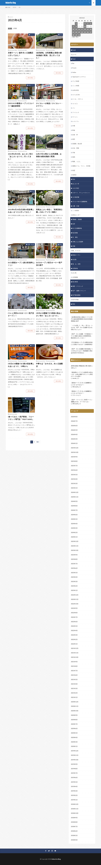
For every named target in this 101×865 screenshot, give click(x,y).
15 (76, 29)
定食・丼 (75, 135)
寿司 (73, 139)
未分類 (74, 259)
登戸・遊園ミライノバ (79, 290)
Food (73, 59)
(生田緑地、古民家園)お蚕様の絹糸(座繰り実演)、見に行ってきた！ (49, 55)
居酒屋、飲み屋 (30, 244)
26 (88, 32)
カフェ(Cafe (76, 94)
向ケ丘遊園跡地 (77, 228)
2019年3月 (74, 791)
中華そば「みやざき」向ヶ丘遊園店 (49, 365)
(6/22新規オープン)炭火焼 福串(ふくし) (21, 264)
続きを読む (30, 77)
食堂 (73, 170)
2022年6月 (74, 621)
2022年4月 (74, 630)
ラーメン (32, 34)
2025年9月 (74, 457)
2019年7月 (74, 773)
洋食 (73, 152)
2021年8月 (74, 666)
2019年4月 (74, 786)
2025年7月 (74, 465)
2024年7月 (74, 510)
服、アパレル (76, 250)
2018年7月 (74, 826)
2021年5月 (74, 679)
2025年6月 (74, 470)
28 (73, 35)
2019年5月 (74, 782)
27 (90, 32)
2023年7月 (74, 563)
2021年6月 (74, 675)
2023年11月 (74, 546)
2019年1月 (74, 800)
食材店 (60, 244)
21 (73, 32)
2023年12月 (74, 541)
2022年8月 (74, 612)
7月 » (77, 37)
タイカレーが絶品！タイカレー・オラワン (49, 104)
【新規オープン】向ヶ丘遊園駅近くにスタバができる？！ (81, 384)
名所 (73, 224)
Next (38, 442)
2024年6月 (74, 514)
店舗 (73, 246)
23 (79, 32)
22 (76, 32)
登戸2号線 (75, 299)
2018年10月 (74, 813)
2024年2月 (74, 532)
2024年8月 (74, 506)
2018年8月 (74, 822)
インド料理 (75, 86)
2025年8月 (74, 461)
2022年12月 (74, 595)
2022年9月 (74, 608)
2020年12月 (74, 702)
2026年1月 (74, 443)
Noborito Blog (11, 3)
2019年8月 (74, 768)
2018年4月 (74, 840)
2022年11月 (74, 599)
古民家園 (75, 277)
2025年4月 (74, 479)
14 (73, 29)
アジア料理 (59, 85)
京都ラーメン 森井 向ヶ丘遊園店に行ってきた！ (20, 54)
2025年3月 (74, 483)
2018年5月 (74, 835)
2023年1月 (74, 590)
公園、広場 (59, 191)
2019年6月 (74, 777)
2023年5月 (74, 572)
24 (82, 32)
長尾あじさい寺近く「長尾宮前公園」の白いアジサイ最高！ (49, 210)
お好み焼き (75, 90)
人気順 (15, 28)
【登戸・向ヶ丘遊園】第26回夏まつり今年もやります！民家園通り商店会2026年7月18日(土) (82, 351)
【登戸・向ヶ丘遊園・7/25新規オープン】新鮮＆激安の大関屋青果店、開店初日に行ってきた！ (82, 336)
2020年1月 (74, 746)
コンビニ (75, 103)
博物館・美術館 (77, 219)
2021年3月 (74, 688)
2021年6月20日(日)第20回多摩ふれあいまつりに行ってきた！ (21, 210)
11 (85, 26)
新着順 (10, 28)
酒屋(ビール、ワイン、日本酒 (81, 166)
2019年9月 (74, 764)
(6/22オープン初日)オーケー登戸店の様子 (49, 264)
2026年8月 (74, 416)
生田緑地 (75, 268)
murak (74, 378)
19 (88, 29)
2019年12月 (74, 751)
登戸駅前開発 (76, 295)
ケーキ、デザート (30, 398)
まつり (74, 54)
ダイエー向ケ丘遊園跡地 (79, 201)
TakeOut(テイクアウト (79, 77)
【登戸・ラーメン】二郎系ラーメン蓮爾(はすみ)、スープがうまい (81, 400)
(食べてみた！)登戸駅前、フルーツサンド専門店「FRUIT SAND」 (21, 418)
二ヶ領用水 (75, 210)
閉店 (73, 304)
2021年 (14, 7)
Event (61, 34)
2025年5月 (74, 474)
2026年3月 (74, 439)
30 (79, 35)
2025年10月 (74, 452)
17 (82, 29)
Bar (73, 63)
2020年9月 (74, 715)
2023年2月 (74, 586)
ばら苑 (74, 273)
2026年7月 (74, 421)
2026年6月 (74, 425)
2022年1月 (74, 644)
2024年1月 (74, 537)
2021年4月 (74, 684)
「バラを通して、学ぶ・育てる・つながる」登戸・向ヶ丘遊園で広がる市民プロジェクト (81, 327)
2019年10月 (74, 760)
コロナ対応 (75, 188)
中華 (73, 126)
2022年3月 (74, 635)
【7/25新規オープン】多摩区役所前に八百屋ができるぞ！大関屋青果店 (82, 343)
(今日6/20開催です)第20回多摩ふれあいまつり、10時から (21, 365)
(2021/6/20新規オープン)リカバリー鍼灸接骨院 (21, 104)
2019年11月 (74, 755)
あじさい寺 (75, 184)
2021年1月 (74, 697)
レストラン (75, 121)
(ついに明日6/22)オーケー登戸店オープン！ (21, 314)
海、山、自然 (76, 264)
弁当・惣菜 (75, 148)
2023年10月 (74, 550)
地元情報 (75, 233)
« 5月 (73, 37)
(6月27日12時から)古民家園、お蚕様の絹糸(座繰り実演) (49, 155)
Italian (74, 72)
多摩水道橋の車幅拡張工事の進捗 (81, 366)
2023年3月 (74, 581)
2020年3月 (74, 742)
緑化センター (76, 215)
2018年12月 (74, 804)
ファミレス (75, 112)
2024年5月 (74, 519)
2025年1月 (74, 488)
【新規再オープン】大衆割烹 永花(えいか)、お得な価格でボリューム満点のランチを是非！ (82, 374)
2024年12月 (74, 492)
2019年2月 (74, 795)
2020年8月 (74, 719)
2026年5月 (74, 430)
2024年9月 (74, 501)
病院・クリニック (77, 286)
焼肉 (73, 157)
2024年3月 (74, 528)
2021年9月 (74, 661)
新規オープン (31, 85)
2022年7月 (74, 617)
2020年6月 (74, 728)
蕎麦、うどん (76, 161)
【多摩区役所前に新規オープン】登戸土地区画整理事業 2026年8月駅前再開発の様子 (82, 319)
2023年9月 (74, 555)
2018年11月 (74, 809)
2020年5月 (74, 733)
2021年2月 (74, 693)
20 (90, 29)
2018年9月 (74, 817)
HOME (8, 7)
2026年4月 (74, 434)
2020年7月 (74, 724)
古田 (72, 368)
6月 (19, 7)
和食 (73, 130)
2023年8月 (74, 559)
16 (79, 29)
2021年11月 (74, 653)
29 (76, 35)
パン (73, 108)
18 (85, 29)
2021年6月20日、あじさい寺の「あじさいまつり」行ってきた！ (20, 156)
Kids (73, 179)
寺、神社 (75, 237)
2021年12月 (74, 648)
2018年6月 (74, 831)
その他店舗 (75, 197)
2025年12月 (74, 448)
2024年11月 (74, 497)
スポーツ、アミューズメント (81, 192)
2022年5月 (74, 626)
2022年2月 (74, 639)
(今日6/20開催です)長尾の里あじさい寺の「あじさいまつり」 (49, 314)
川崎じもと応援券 (77, 241)
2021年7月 (74, 670)
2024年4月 (74, 523)
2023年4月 (74, 577)
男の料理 (75, 282)
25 (85, 32)
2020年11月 (74, 706)
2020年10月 (74, 711)
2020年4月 (74, 737)
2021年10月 (74, 657)
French (74, 68)
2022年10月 (74, 604)
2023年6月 (74, 568)
